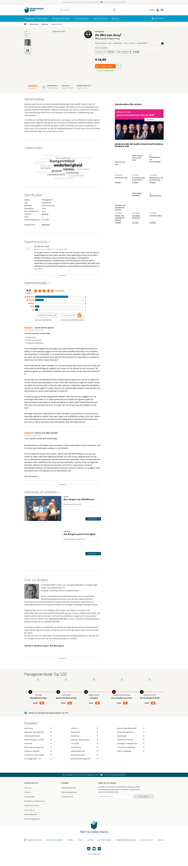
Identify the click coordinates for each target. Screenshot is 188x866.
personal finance (77, 755)
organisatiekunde (78, 751)
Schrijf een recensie (45, 315)
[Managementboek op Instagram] (99, 848)
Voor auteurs (29, 810)
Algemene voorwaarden (54, 840)
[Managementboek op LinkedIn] (88, 848)
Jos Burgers (99, 31)
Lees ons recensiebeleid (43, 320)
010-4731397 (159, 19)
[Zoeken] (114, 10)
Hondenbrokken (156, 216)
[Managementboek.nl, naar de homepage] (34, 12)
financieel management (34, 747)
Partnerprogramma (32, 819)
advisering (28, 728)
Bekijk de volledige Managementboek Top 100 (48, 713)
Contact (27, 792)
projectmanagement (125, 732)
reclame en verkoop (125, 740)
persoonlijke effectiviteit (126, 728)
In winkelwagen (106, 66)
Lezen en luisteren (31, 806)
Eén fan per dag (121, 178)
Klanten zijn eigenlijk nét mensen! (119, 218)
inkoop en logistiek (31, 751)
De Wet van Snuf (56, 24)
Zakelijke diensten (68, 788)
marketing (75, 736)
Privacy (80, 840)
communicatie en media (34, 740)
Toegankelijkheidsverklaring (126, 840)
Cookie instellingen (104, 840)
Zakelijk (64, 783)
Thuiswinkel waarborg (34, 840)
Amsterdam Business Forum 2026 (135, 115)
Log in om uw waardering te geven (72, 320)
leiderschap (75, 732)
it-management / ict (32, 759)
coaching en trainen (32, 736)
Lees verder (38, 272)
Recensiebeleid (30, 814)
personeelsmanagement (81, 759)
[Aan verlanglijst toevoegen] (119, 66)
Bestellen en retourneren (34, 801)
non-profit (75, 743)
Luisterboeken (33, 24)
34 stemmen (32, 88)
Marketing (45, 24)
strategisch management (127, 743)
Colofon (70, 840)
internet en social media (34, 755)
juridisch (74, 728)
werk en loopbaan (124, 751)
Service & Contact (147, 840)
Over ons (27, 788)
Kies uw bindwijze (101, 48)
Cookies (90, 840)
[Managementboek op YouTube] (94, 848)
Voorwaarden (29, 797)
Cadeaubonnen (67, 797)
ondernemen (76, 747)
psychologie (122, 736)
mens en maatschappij (80, 740)
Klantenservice (31, 783)
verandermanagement (126, 747)
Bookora (45, 214)
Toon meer (61, 275)
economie (28, 743)
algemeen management (34, 732)
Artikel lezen (92, 519)
